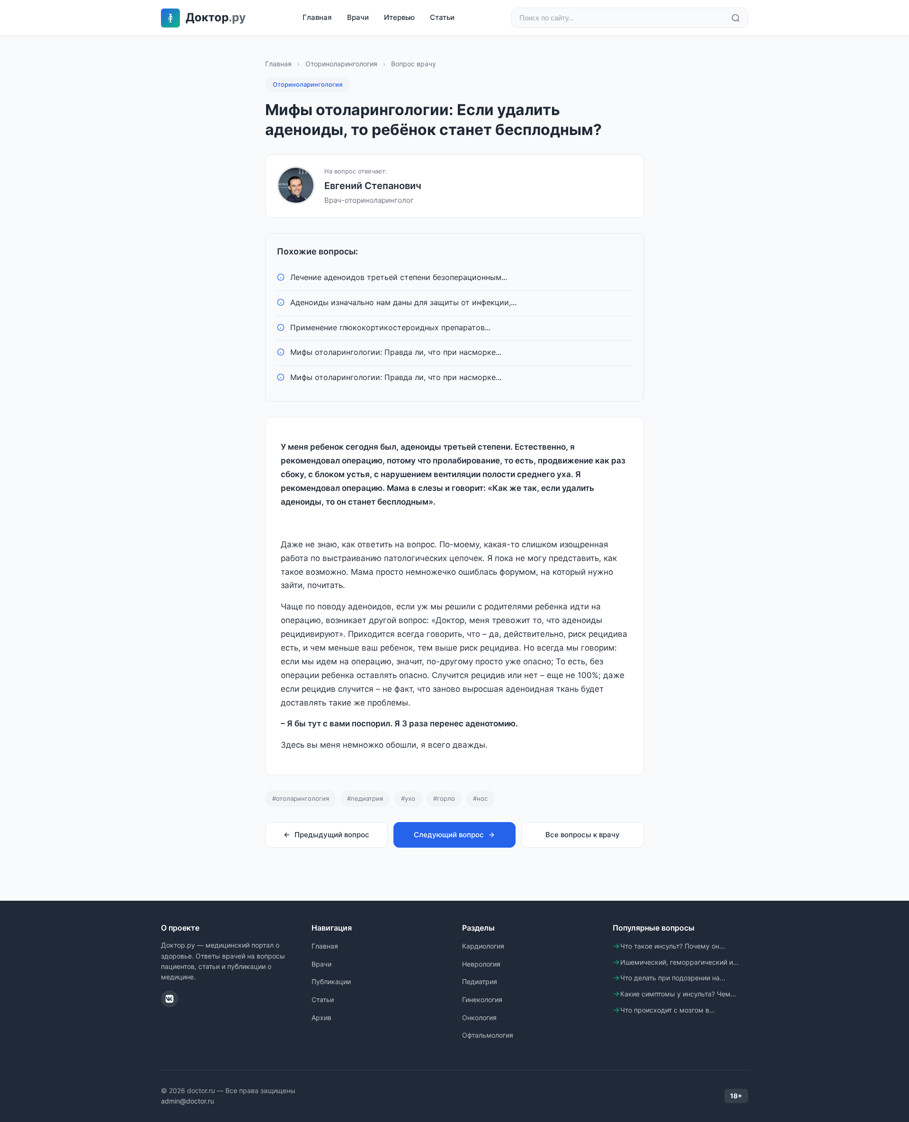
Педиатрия (479, 981)
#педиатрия (365, 798)
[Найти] (735, 18)
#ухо (408, 798)
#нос (480, 798)
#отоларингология (300, 798)
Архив (321, 1017)
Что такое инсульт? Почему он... (672, 946)
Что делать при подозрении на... (672, 978)
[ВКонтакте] (169, 998)
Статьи (442, 17)
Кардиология (483, 946)
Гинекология (482, 999)
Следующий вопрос (449, 834)
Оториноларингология (341, 64)
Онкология (479, 1017)
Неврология (481, 964)
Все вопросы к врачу (582, 834)
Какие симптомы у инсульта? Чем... (678, 994)
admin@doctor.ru (187, 1101)
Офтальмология (487, 1035)
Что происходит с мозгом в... (667, 1010)
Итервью (399, 17)
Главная (317, 17)
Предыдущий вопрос (331, 834)
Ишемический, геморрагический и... (679, 962)
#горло (444, 798)
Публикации (331, 981)
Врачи (358, 17)
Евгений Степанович (372, 185)
